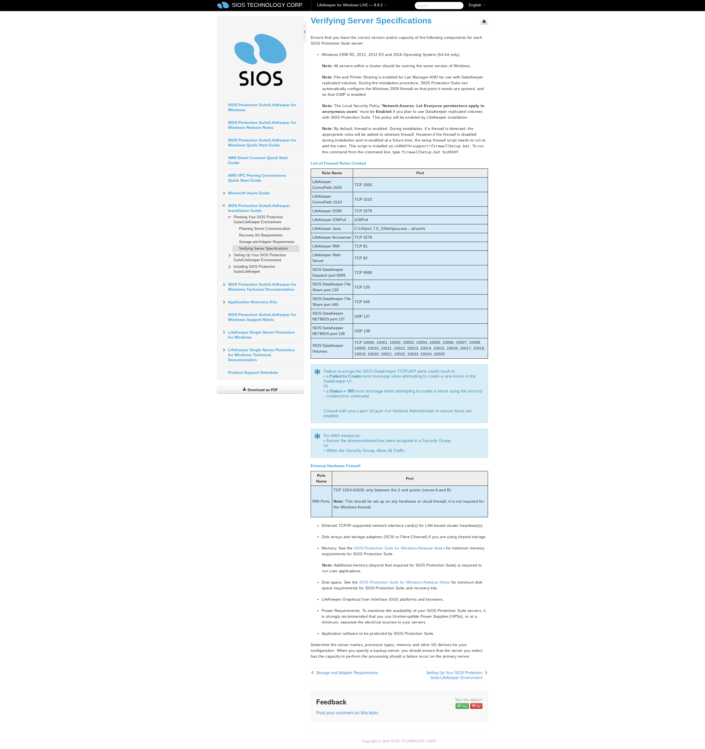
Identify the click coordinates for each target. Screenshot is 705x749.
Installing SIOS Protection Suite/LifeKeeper (254, 269)
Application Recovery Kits (252, 302)
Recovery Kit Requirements (261, 235)
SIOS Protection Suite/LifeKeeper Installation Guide (259, 208)
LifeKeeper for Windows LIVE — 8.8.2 (350, 5)
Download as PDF (262, 389)
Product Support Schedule (253, 372)
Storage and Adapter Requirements (267, 242)
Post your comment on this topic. (347, 712)
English (475, 5)
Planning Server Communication (264, 229)
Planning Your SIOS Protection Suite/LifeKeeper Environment (258, 219)
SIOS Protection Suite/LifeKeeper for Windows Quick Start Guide (262, 142)
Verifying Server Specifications (263, 248)
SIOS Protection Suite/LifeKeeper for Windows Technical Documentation (262, 287)
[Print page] (484, 21)
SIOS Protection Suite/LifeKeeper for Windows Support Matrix (262, 317)
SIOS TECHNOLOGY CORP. (267, 5)
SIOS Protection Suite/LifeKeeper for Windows (262, 107)
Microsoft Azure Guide (249, 193)
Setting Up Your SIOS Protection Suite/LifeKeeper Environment (260, 257)
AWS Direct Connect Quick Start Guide (258, 160)
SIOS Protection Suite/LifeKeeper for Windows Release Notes (262, 125)
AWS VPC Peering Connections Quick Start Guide (257, 178)
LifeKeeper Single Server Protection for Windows (261, 334)
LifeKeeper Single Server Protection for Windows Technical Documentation (261, 355)
